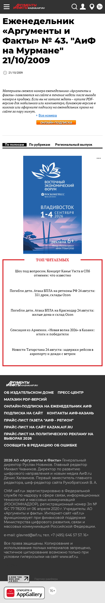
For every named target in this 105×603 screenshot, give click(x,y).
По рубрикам (39, 144)
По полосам (14, 144)
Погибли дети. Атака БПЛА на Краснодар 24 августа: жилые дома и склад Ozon (52, 312)
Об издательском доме (29, 392)
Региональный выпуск (73, 144)
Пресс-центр (71, 392)
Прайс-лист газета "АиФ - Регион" (39, 420)
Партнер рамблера (46, 578)
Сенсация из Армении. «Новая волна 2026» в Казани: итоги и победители (52, 332)
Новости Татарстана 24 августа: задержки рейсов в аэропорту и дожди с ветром (52, 351)
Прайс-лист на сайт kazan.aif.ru (38, 427)
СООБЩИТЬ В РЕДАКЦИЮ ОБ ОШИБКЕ (40, 445)
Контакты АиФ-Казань (70, 413)
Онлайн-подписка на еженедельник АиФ (48, 406)
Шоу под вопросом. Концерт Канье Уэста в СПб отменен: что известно (52, 273)
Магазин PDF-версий (25, 399)
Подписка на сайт (23, 413)
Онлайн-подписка (56, 122)
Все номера (48, 115)
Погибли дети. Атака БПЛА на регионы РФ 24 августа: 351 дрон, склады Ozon (52, 292)
